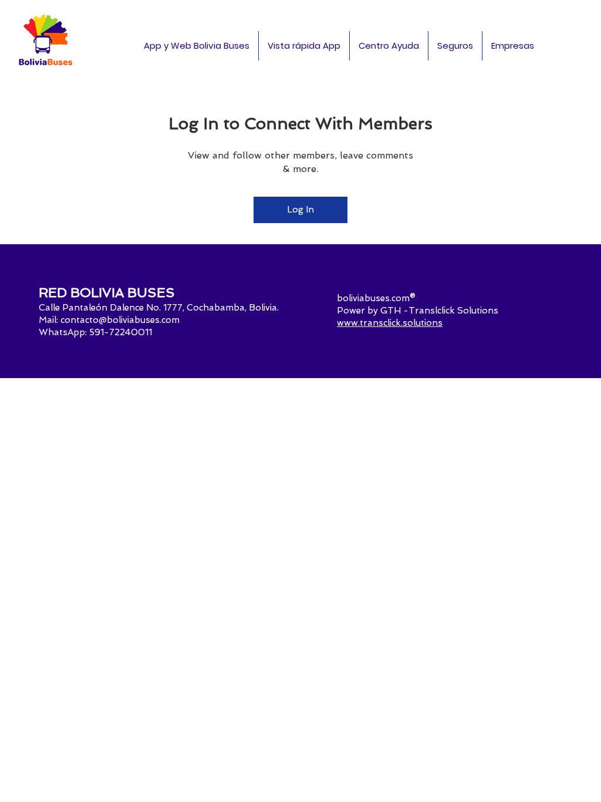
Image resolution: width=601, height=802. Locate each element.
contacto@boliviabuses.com (120, 320)
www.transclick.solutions (390, 323)
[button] (512, 45)
